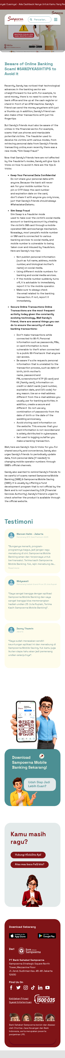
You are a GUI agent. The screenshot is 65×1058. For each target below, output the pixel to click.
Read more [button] (13, 568)
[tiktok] (33, 987)
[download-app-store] (18, 934)
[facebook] (11, 987)
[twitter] (18, 987)
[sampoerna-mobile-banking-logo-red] (15, 17)
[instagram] (26, 987)
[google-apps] (47, 934)
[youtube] (47, 987)
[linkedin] (40, 987)
